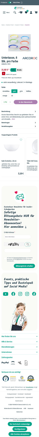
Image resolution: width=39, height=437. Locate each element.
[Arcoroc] (30, 58)
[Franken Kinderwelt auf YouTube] (5, 294)
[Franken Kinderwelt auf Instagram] (20, 294)
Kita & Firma (16, 2)
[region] (19, 42)
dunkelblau (6, 91)
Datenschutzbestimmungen (19, 258)
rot (12, 95)
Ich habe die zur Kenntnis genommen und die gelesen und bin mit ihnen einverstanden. (19, 259)
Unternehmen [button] (7, 352)
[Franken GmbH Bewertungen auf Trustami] (19, 379)
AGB (17, 259)
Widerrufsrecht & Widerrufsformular (13, 408)
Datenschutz (19, 412)
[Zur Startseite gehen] (20, 8)
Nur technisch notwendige (20, 424)
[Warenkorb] (36, 12)
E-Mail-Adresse (9, 232)
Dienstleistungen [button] (8, 347)
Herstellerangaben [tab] (7, 126)
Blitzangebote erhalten (24, 266)
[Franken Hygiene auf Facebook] (34, 294)
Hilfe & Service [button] (7, 341)
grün (21, 91)
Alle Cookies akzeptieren (20, 434)
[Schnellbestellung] (20, 12)
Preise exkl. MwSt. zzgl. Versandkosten (12, 78)
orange (5, 95)
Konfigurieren (20, 429)
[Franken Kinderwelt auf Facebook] (13, 294)
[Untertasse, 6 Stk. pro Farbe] (20, 42)
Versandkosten (29, 387)
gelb (14, 91)
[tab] (19, 115)
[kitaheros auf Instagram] (27, 294)
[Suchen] (14, 12)
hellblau (28, 91)
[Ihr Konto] (31, 12)
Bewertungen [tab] (6, 122)
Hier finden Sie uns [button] (9, 336)
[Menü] (4, 12)
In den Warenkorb (25, 102)
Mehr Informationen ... (21, 420)
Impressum (30, 408)
